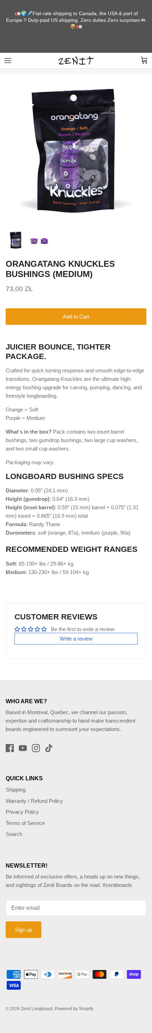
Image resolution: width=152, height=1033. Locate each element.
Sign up (23, 930)
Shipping (15, 790)
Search (14, 834)
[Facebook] (10, 748)
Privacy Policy (22, 812)
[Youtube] (23, 748)
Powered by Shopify (74, 1008)
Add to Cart (76, 317)
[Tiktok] (49, 748)
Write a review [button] (76, 639)
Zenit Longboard (37, 1008)
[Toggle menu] (8, 60)
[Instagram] (36, 748)
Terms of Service (25, 823)
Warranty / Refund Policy (34, 801)
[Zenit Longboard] (76, 60)
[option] (76, 150)
